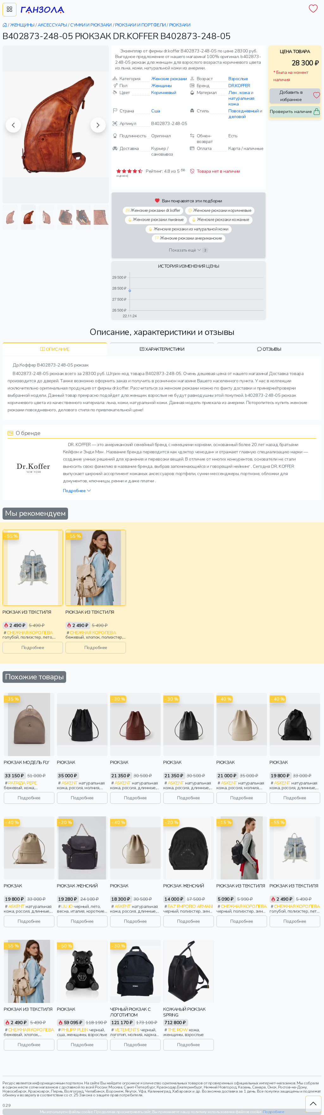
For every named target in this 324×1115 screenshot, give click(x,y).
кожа (245, 92)
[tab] (55, 349)
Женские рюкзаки (169, 78)
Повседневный (243, 111)
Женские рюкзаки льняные (158, 220)
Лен (232, 92)
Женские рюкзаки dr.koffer (155, 210)
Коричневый (163, 92)
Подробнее (75, 490)
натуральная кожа (241, 101)
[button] (13, 125)
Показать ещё (187, 250)
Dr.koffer (239, 85)
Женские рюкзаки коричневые (222, 210)
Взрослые (238, 78)
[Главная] (5, 25)
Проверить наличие (291, 111)
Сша (155, 111)
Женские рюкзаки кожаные (223, 220)
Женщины (161, 85)
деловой (237, 116)
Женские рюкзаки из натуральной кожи (191, 229)
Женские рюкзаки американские (191, 238)
